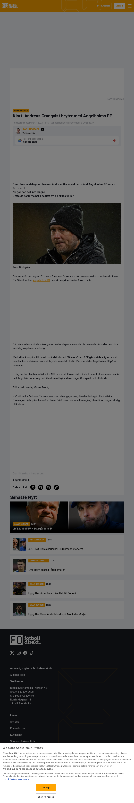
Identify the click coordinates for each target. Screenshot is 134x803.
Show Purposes (46, 797)
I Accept (46, 787)
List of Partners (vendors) (16, 779)
